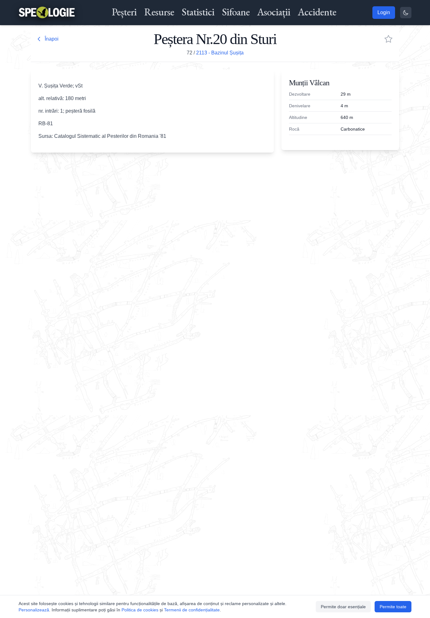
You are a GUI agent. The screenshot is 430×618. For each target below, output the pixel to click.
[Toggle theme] (405, 12)
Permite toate (393, 606)
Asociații (273, 12)
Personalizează (34, 609)
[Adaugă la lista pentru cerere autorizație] (388, 39)
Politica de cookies (140, 609)
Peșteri (124, 12)
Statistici (198, 12)
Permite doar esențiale (343, 606)
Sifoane (236, 12)
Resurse (159, 12)
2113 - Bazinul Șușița (220, 52)
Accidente (317, 12)
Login (383, 12)
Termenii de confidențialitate (192, 609)
